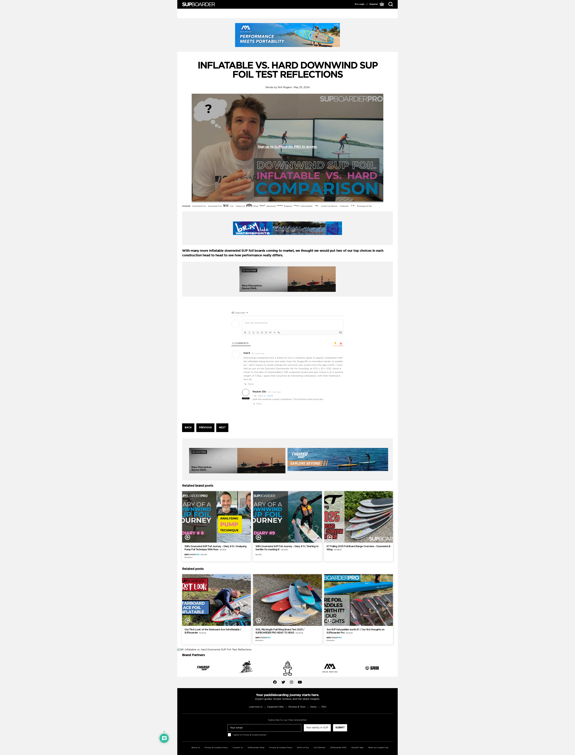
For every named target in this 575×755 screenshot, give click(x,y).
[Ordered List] (262, 332)
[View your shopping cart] (382, 4)
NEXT (222, 428)
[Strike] (258, 332)
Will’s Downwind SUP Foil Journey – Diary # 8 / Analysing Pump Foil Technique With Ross (215, 548)
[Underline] (253, 332)
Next (395, 668)
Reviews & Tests (296, 707)
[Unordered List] (266, 332)
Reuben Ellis (259, 392)
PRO (323, 707)
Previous (179, 668)
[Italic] (249, 332)
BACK (188, 428)
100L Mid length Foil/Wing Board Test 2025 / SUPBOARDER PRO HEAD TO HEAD (279, 631)
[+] (286, 332)
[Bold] (245, 332)
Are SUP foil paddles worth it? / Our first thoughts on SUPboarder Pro (355, 631)
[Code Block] (274, 332)
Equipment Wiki (275, 707)
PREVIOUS (205, 428)
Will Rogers (285, 87)
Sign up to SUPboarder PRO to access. (287, 146)
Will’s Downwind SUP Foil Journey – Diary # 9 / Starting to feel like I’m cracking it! (286, 548)
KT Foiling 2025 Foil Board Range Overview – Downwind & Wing (358, 548)
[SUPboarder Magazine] (198, 4)
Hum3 (270, 396)
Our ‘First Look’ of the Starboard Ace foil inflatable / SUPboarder (212, 631)
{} (283, 332)
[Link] (279, 332)
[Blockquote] (270, 332)
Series (313, 707)
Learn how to (255, 707)
